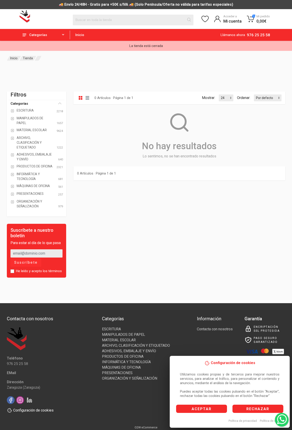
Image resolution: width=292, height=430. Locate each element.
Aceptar (201, 409)
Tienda (28, 58)
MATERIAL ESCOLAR (119, 340)
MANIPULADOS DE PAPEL (123, 334)
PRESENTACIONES (117, 373)
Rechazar (257, 409)
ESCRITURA (111, 329)
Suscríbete (26, 262)
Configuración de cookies (33, 410)
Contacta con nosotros (215, 329)
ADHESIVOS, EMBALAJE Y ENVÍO (129, 351)
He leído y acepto (39, 271)
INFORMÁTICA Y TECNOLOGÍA (126, 362)
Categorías (19, 104)
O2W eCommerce (146, 427)
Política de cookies (272, 420)
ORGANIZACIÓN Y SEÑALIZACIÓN (129, 378)
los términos (52, 271)
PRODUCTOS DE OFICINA (122, 356)
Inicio (79, 35)
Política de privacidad (243, 420)
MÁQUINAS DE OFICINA (121, 367)
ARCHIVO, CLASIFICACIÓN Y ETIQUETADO (136, 345)
